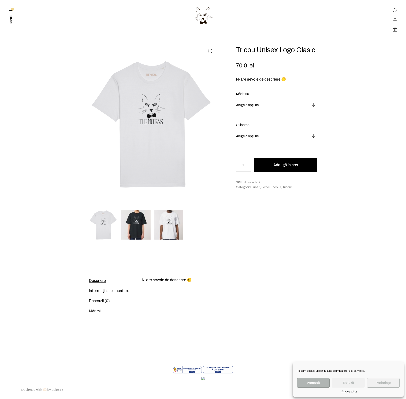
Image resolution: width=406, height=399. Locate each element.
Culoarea (243, 125)
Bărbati (255, 187)
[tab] (110, 280)
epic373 (57, 389)
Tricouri (276, 187)
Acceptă (313, 382)
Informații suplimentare (109, 291)
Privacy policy (349, 391)
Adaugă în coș (285, 165)
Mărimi (95, 311)
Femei (266, 187)
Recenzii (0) (99, 301)
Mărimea (242, 94)
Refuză (348, 382)
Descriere (97, 280)
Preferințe (383, 382)
